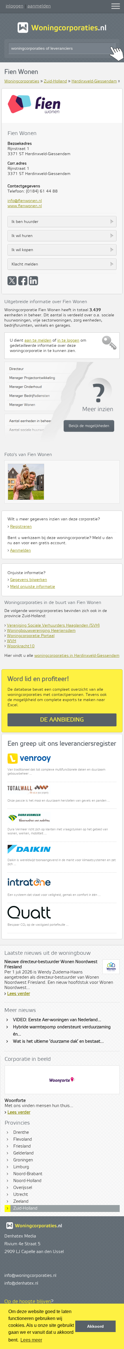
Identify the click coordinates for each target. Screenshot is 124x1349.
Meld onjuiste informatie (32, 586)
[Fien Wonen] (27, 483)
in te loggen (68, 340)
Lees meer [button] (31, 1340)
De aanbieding (62, 719)
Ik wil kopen (22, 250)
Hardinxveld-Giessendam (94, 81)
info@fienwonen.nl (24, 200)
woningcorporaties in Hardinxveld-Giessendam (76, 655)
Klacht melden (25, 264)
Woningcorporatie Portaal (31, 635)
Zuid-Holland (55, 81)
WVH (11, 641)
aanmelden (39, 6)
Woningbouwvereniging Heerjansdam (41, 630)
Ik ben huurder (25, 221)
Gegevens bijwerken (28, 579)
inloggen (14, 6)
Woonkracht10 (21, 646)
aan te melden (38, 340)
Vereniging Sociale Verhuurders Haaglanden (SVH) (53, 625)
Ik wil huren (22, 235)
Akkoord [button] (95, 1326)
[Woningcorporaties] (62, 32)
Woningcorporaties (21, 81)
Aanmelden (20, 550)
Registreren (21, 526)
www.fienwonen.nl (24, 206)
